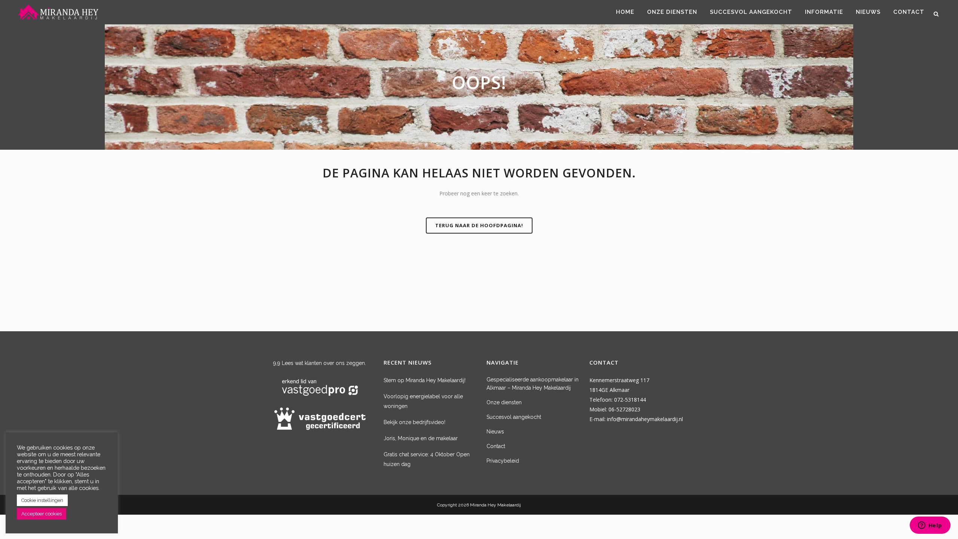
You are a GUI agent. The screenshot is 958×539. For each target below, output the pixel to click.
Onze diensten (504, 402)
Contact (495, 446)
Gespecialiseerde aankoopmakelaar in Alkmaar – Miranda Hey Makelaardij (532, 384)
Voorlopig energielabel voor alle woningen (423, 401)
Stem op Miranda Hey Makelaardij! (425, 380)
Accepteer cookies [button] (41, 514)
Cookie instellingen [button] (42, 500)
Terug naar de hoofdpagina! (479, 225)
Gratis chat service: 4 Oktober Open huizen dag (427, 459)
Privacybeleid (502, 461)
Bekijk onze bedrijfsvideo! (414, 422)
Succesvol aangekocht (513, 417)
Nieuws (495, 432)
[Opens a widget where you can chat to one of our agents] (930, 526)
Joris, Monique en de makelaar (421, 438)
